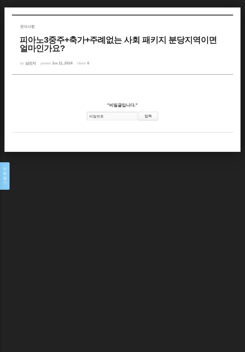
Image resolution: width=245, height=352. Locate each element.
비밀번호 (96, 116)
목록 (5, 176)
